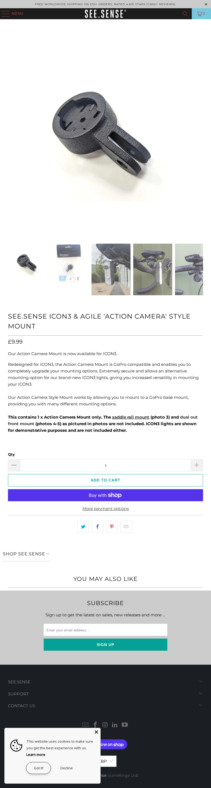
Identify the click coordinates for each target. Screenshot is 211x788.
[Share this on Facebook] (97, 527)
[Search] (185, 13)
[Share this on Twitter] (83, 527)
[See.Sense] (105, 13)
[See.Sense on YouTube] (125, 725)
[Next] (199, 136)
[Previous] (12, 136)
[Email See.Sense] (86, 725)
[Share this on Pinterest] (112, 527)
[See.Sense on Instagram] (105, 725)
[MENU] (3, 13)
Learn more (35, 754)
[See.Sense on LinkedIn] (115, 725)
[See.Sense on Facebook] (95, 725)
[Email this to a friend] (126, 527)
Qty (11, 454)
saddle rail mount (130, 417)
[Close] (96, 732)
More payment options (105, 508)
